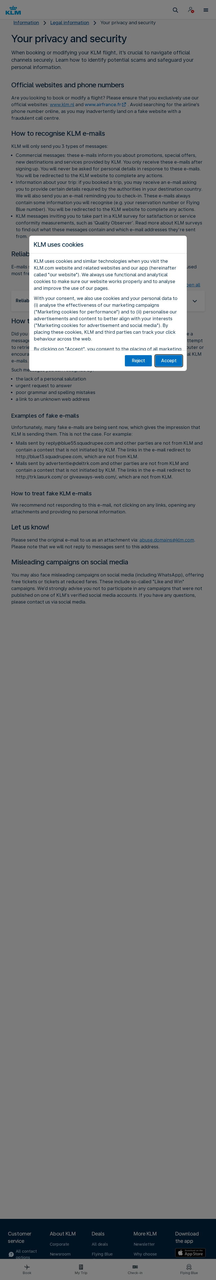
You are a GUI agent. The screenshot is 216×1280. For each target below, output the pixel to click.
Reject (138, 360)
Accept (169, 360)
